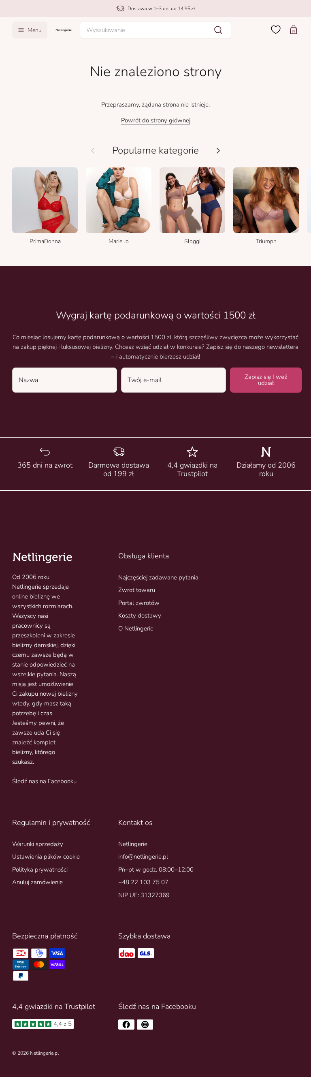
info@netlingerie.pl (143, 857)
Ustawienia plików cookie (46, 857)
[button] (156, 30)
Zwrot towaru (136, 590)
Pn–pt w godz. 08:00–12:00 (156, 869)
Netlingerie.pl (44, 1053)
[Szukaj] (218, 30)
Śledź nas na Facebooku (44, 781)
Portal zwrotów (139, 603)
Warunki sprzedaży (37, 844)
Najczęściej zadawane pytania (158, 577)
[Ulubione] (275, 29)
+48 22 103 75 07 (143, 882)
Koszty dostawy (139, 615)
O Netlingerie (135, 628)
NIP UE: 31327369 (144, 895)
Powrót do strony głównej (155, 120)
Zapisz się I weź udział (266, 380)
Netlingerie (132, 844)
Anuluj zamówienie (37, 882)
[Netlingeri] (63, 30)
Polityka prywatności (40, 869)
